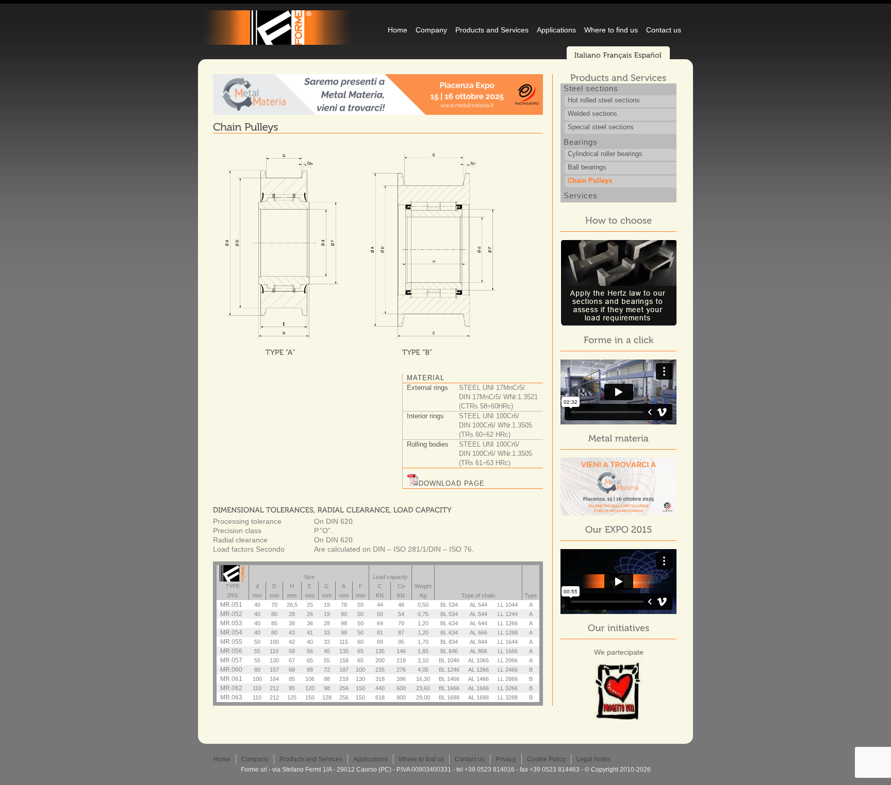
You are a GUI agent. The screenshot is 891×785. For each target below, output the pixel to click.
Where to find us (611, 30)
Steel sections (591, 88)
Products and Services (492, 30)
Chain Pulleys (590, 180)
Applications (556, 30)
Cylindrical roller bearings (605, 154)
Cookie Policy (546, 759)
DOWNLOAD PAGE (452, 483)
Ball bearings (587, 167)
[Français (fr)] (617, 55)
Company (431, 30)
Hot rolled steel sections (604, 100)
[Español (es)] (648, 55)
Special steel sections (601, 127)
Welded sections (592, 113)
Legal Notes (593, 759)
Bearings (581, 142)
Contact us (663, 30)
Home (397, 30)
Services (581, 195)
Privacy (506, 759)
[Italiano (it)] (587, 55)
